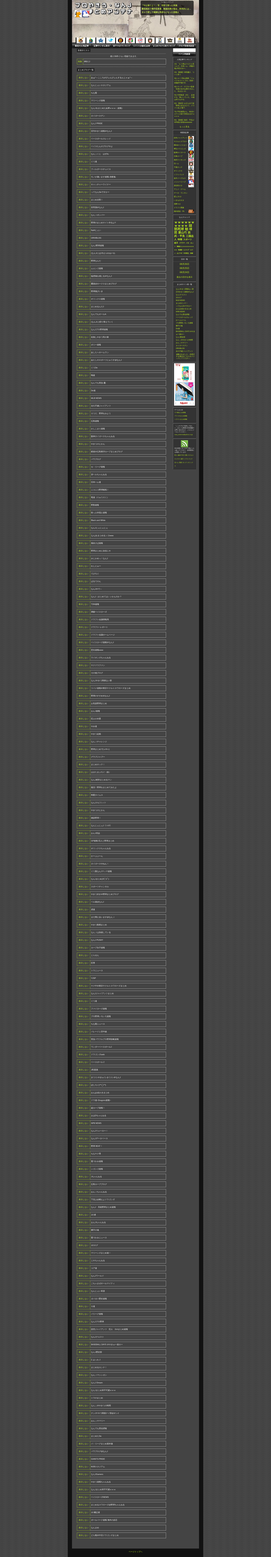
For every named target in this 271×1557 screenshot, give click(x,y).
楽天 (182, 459)
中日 (182, 455)
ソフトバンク (188, 459)
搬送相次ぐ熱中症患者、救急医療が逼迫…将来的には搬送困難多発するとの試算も (178, 9)
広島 (186, 455)
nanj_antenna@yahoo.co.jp (183, 434)
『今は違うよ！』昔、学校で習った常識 (159, 5)
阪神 (179, 455)
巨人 (175, 455)
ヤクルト (191, 455)
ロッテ (185, 462)
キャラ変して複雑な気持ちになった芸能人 (160, 12)
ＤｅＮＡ (177, 459)
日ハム (176, 462)
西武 (180, 462)
